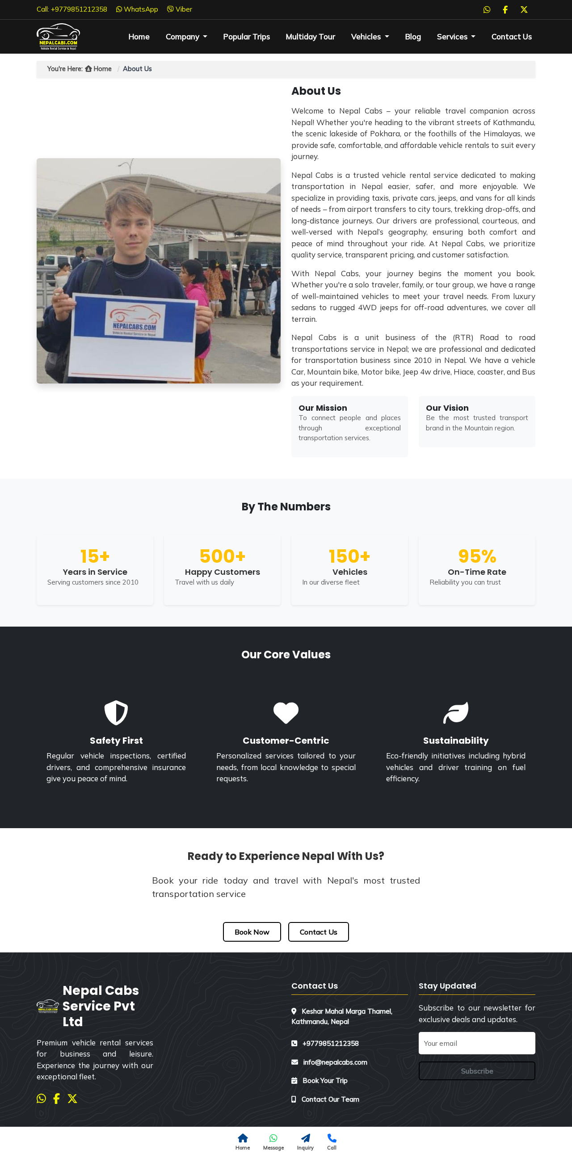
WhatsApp (140, 9)
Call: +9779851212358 (72, 9)
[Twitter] (524, 9)
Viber (183, 9)
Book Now (252, 931)
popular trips (246, 36)
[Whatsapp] (487, 9)
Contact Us (512, 36)
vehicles (367, 36)
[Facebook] (505, 9)
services (453, 36)
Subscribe (477, 1070)
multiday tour (310, 36)
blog (413, 36)
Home (139, 36)
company (183, 36)
